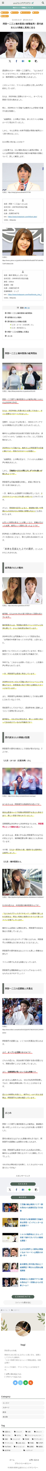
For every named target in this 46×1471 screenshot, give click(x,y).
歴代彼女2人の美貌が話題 (17, 321)
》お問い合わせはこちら (12, 1374)
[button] (36, 61)
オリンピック (26, 12)
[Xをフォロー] (20, 1382)
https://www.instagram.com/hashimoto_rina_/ (25, 294)
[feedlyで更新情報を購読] (25, 1382)
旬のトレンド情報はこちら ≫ (23, 8)
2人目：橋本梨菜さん (18, 328)
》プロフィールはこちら (12, 1377)
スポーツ (5, 12)
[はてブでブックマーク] (23, 61)
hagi (23, 1345)
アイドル (15, 12)
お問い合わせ (34, 1460)
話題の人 (5, 16)
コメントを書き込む (23, 1302)
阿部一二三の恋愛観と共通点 (18, 332)
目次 (22, 308)
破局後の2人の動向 (14, 317)
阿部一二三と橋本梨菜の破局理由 (19, 313)
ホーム (12, 1460)
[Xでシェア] (10, 61)
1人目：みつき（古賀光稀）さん (22, 325)
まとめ (9, 336)
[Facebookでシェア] (16, 61)
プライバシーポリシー (23, 1463)
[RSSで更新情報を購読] (30, 1382)
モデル (36, 12)
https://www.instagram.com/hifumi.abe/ (22, 217)
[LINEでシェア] (29, 61)
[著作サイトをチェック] (15, 1382)
